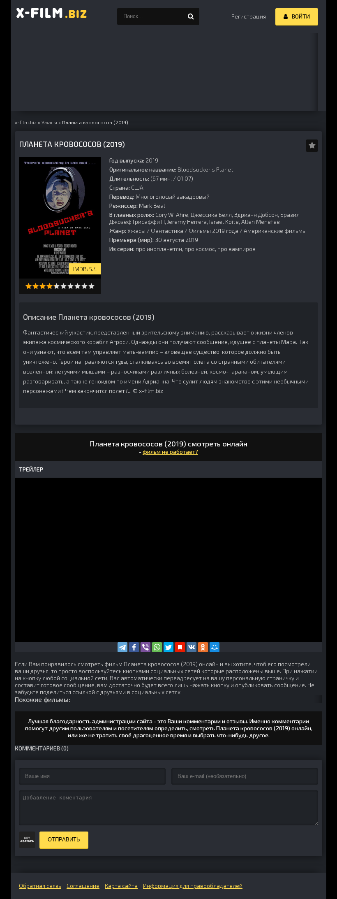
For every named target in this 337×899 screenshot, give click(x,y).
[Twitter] (168, 647)
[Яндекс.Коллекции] (180, 647)
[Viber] (145, 647)
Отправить (64, 839)
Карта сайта (121, 885)
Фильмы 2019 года (213, 230)
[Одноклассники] (203, 647)
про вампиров (236, 248)
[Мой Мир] (214, 647)
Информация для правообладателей (192, 885)
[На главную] (52, 16)
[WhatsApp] (157, 647)
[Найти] (191, 16)
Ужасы (136, 230)
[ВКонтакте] (191, 647)
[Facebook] (134, 647)
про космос (200, 248)
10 (91, 286)
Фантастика (167, 230)
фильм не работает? (170, 451)
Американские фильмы (275, 230)
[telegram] (122, 647)
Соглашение (83, 885)
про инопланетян (159, 248)
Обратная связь (40, 885)
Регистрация (248, 16)
